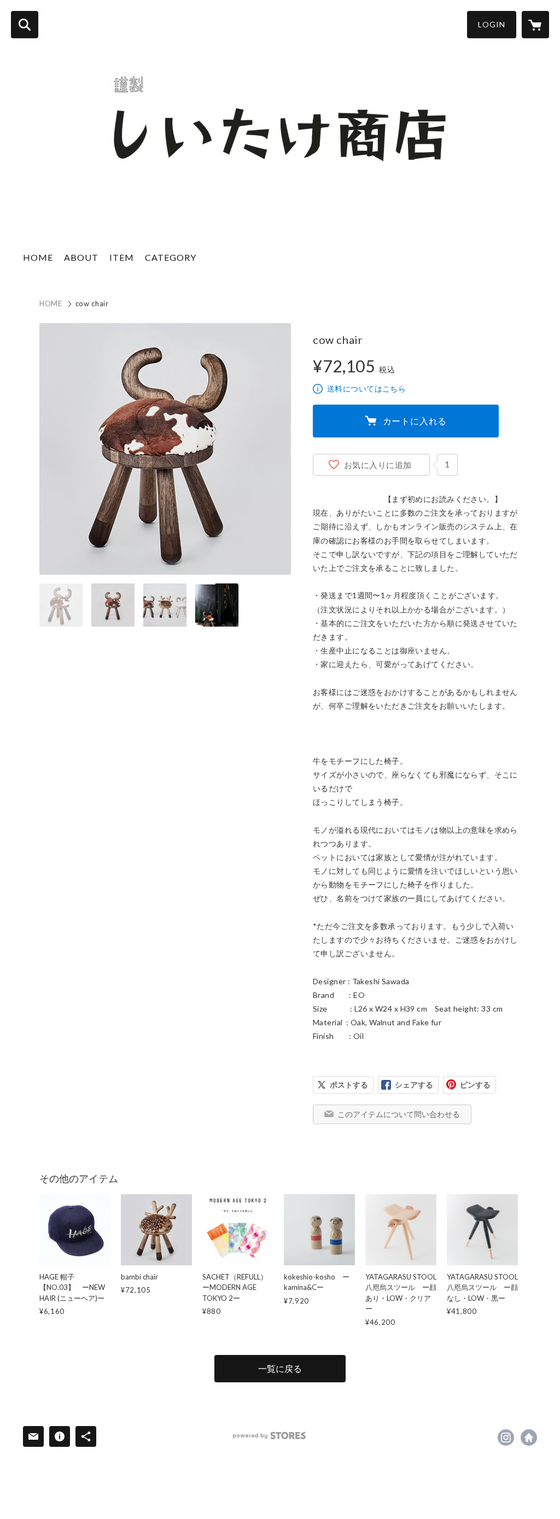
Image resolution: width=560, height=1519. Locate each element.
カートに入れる (415, 421)
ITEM (121, 257)
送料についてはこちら (366, 388)
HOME (38, 257)
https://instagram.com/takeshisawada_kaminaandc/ (506, 1437)
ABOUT (81, 257)
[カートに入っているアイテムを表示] (535, 24)
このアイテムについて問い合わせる (398, 1114)
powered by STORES (269, 1436)
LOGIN (491, 24)
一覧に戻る (280, 1368)
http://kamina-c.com (529, 1437)
